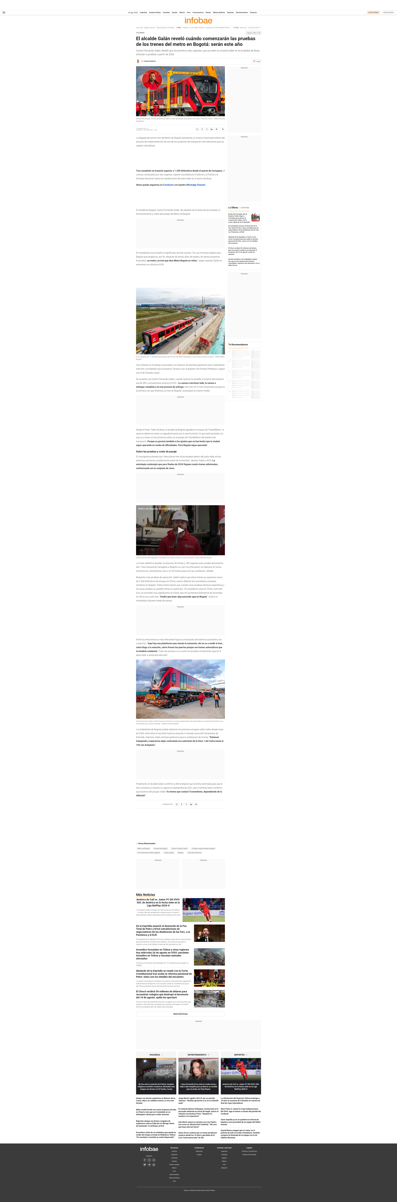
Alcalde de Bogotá (160, 849)
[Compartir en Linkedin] (212, 129)
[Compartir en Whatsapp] (197, 129)
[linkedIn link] (153, 1164)
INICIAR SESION (388, 12)
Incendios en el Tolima (196, 27)
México (182, 12)
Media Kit (224, 1168)
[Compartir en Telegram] (216, 129)
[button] (4, 12)
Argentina (143, 12)
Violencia (253, 12)
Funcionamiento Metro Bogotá (148, 853)
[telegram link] (149, 1164)
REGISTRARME (373, 12)
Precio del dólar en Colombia (143, 27)
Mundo (208, 12)
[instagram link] (153, 1160)
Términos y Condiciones (249, 1151)
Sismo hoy (221, 27)
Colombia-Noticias (194, 853)
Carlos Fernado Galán (179, 849)
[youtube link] (144, 1164)
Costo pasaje (169, 853)
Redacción (199, 1151)
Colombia (166, 12)
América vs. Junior (171, 27)
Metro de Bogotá (143, 849)
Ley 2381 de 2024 (231, 27)
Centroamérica (198, 12)
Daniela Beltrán (150, 61)
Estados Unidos (155, 12)
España (174, 12)
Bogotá (180, 853)
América (174, 1151)
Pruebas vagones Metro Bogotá (203, 849)
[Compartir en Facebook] (202, 129)
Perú (188, 12)
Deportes (230, 12)
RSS (174, 1181)
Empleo (199, 1154)
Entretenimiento (242, 12)
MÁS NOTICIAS (180, 1014)
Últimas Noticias (219, 12)
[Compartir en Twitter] (207, 129)
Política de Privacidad (249, 1154)
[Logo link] (198, 20)
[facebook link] (144, 1160)
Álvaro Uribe (243, 27)
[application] (180, 530)
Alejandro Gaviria (253, 27)
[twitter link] (149, 1160)
